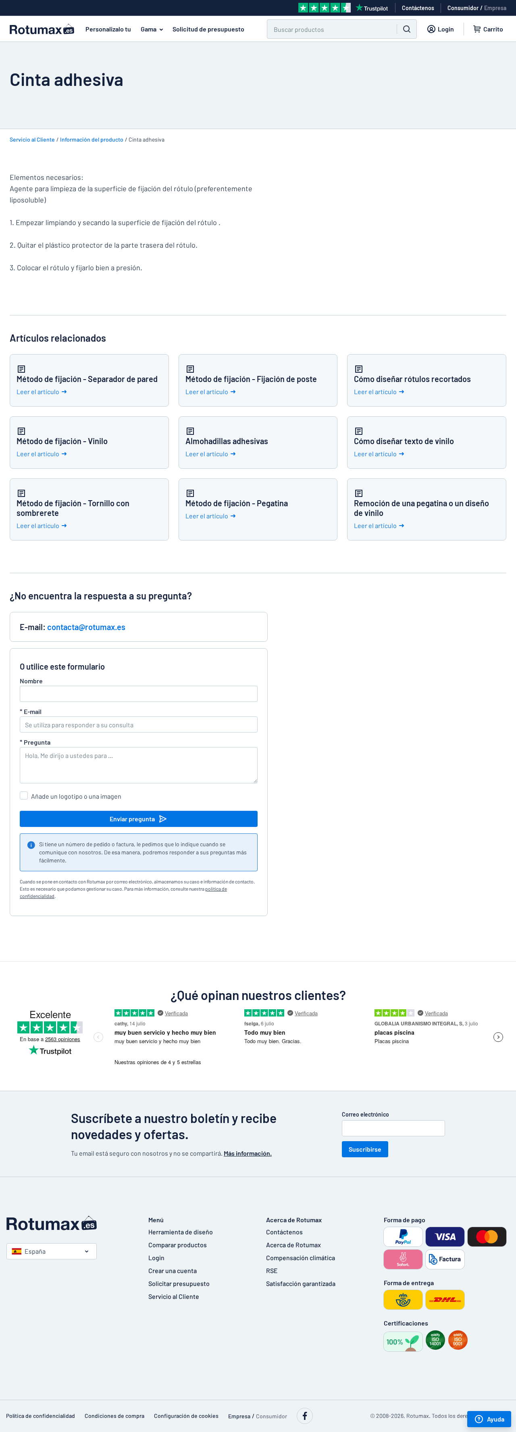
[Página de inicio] (69, 1223)
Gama (148, 29)
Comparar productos (177, 1244)
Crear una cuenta (172, 1270)
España (35, 1251)
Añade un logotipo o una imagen (76, 796)
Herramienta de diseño (180, 1232)
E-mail (31, 711)
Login (156, 1257)
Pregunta (35, 742)
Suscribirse (365, 1149)
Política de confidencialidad (40, 1415)
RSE (272, 1270)
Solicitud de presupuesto (208, 29)
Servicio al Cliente (32, 139)
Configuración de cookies (186, 1415)
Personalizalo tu (108, 29)
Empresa (495, 7)
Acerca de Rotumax (293, 1244)
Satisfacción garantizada (300, 1283)
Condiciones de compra (114, 1415)
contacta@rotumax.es (86, 627)
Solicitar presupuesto (179, 1283)
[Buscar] (406, 29)
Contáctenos (284, 1232)
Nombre (31, 681)
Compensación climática (300, 1257)
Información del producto (91, 139)
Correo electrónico (365, 1114)
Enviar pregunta (132, 818)
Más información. (248, 1153)
